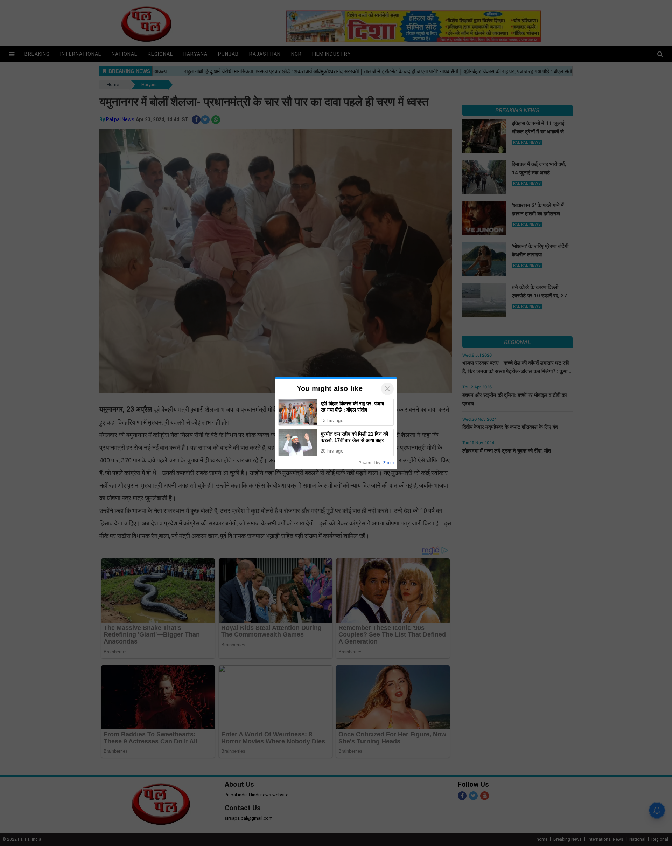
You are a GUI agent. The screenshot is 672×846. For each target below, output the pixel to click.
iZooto (388, 463)
